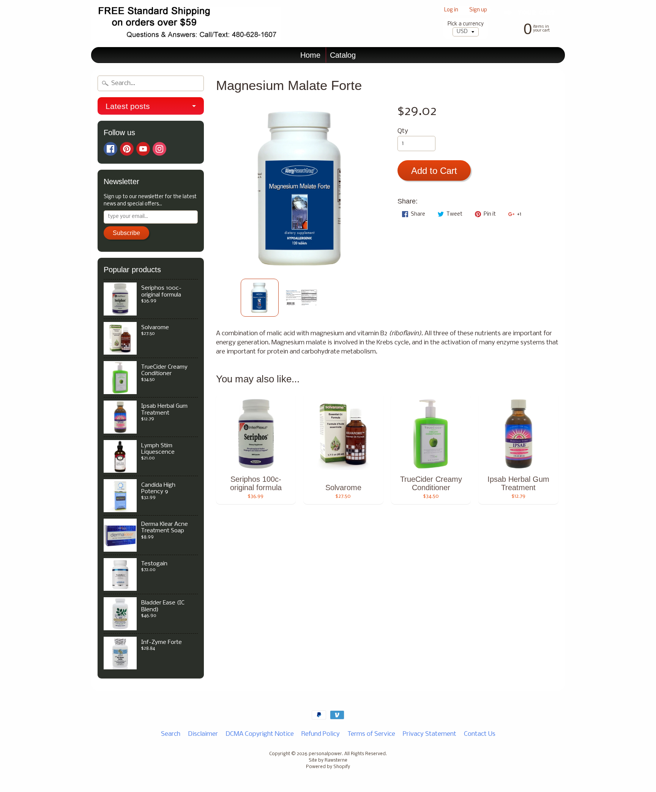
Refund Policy (320, 734)
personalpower (325, 754)
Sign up (478, 10)
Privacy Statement (429, 734)
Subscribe (126, 233)
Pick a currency (466, 24)
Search (170, 734)
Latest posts (128, 106)
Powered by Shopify (328, 767)
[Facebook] (110, 149)
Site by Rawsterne (328, 760)
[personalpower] (186, 24)
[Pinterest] (127, 149)
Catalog (343, 55)
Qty (402, 131)
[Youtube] (143, 149)
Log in (451, 10)
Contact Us (479, 734)
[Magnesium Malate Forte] (260, 298)
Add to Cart (434, 171)
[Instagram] (159, 149)
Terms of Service (371, 734)
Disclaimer (203, 734)
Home (310, 55)
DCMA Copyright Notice (260, 734)
